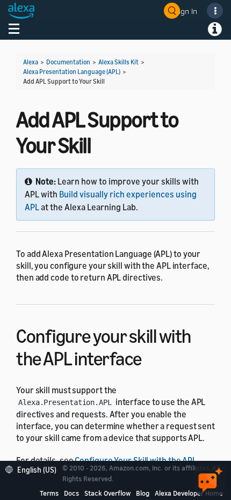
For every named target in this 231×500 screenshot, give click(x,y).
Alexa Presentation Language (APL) (71, 72)
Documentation (68, 62)
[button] (33, 468)
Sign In (186, 11)
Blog (142, 493)
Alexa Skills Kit (118, 62)
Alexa (30, 62)
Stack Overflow (107, 493)
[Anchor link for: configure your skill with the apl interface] (151, 357)
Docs (71, 493)
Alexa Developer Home (189, 493)
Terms (49, 493)
